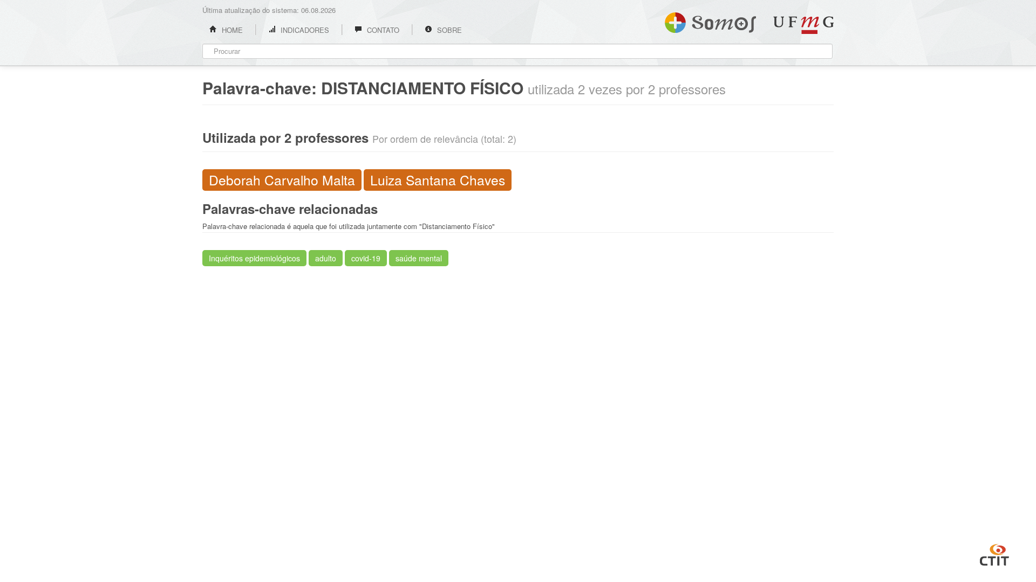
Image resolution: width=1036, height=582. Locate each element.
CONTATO (382, 30)
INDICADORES (303, 30)
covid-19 (365, 258)
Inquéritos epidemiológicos (254, 258)
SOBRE (448, 30)
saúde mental (419, 258)
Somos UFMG (710, 20)
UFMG (803, 25)
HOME (231, 30)
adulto (325, 258)
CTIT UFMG (994, 553)
